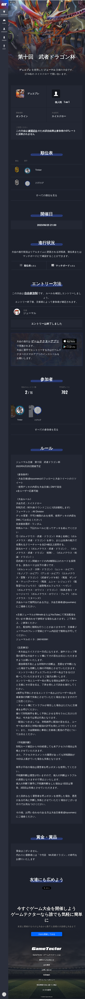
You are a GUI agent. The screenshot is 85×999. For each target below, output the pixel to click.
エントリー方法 (46, 283)
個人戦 (62, 102)
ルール (46, 447)
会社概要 (46, 965)
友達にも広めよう (47, 879)
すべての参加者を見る (46, 429)
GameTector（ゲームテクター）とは (47, 955)
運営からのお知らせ (46, 960)
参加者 (46, 379)
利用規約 (46, 975)
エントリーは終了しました (46, 323)
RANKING (4, 40)
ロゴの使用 (46, 990)
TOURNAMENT (4, 14)
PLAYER (4, 23)
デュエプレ (33, 93)
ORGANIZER (4, 31)
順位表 (46, 152)
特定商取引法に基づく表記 (47, 985)
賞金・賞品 (46, 836)
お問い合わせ (47, 970)
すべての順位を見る (46, 195)
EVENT (4, 48)
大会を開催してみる (46, 934)
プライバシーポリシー (46, 980)
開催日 (46, 213)
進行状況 (46, 242)
